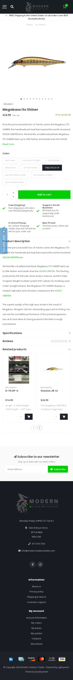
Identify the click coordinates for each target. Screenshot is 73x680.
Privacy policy (36, 591)
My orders (36, 622)
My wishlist (36, 633)
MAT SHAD (10, 160)
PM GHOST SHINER (31, 160)
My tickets (36, 628)
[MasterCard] (41, 659)
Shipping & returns (36, 596)
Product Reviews (3, 243)
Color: (6, 153)
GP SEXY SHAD (30, 167)
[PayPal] (52, 659)
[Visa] (62, 659)
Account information (36, 617)
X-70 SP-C (11, 390)
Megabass (8, 104)
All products (37, 643)
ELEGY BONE (54, 160)
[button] (21, 99)
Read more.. (9, 144)
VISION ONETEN (10, 257)
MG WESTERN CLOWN (15, 175)
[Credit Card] (21, 659)
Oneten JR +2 (49, 390)
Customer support (36, 602)
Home (29, 24)
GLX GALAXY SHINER (42, 175)
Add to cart (44, 194)
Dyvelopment (41, 671)
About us (36, 586)
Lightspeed (63, 667)
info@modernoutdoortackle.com (38, 550)
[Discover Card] (31, 659)
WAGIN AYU (10, 167)
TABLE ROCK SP (52, 167)
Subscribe (59, 469)
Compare (36, 638)
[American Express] (11, 659)
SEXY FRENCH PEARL (14, 182)
